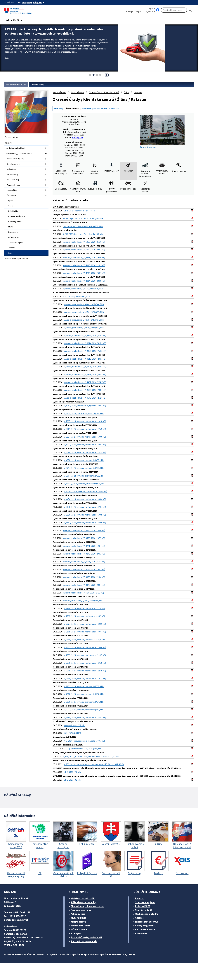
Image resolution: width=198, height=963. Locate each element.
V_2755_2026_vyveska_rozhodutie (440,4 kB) (84, 639)
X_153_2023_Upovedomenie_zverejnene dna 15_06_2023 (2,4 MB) (94, 764)
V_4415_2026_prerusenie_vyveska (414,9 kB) (84, 413)
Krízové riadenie (79, 929)
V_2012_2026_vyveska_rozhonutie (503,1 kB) (84, 616)
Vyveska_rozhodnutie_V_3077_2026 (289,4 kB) (84, 585)
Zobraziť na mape (148, 147)
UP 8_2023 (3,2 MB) (72, 779)
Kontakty (114, 108)
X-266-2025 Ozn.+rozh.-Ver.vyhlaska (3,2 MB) (83, 234)
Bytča (10, 200)
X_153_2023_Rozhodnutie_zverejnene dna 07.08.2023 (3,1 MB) (91, 756)
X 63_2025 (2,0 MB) (72, 733)
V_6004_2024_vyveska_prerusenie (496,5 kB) (84, 475)
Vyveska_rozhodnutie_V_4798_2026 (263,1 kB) (84, 273)
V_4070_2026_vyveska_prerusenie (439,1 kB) (84, 460)
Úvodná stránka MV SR (16, 84)
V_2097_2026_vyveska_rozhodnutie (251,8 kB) (85, 421)
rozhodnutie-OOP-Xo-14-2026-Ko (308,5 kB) (83, 226)
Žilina (10, 253)
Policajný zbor (78, 913)
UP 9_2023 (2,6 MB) (72, 772)
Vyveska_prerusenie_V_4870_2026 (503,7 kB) (84, 327)
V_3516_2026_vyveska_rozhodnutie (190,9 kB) (85, 514)
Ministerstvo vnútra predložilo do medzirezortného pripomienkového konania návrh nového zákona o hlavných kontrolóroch (55, 31)
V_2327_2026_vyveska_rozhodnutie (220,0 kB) (85, 624)
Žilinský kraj (11, 195)
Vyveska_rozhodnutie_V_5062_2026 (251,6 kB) (84, 241)
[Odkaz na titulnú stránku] (19, 10)
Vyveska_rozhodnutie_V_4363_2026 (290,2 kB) (85, 374)
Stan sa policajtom (145, 902)
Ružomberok (13, 237)
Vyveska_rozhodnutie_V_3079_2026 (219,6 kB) (84, 577)
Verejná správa (78, 921)
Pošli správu (77, 137)
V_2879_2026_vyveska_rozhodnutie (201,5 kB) (85, 662)
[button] (14, 20)
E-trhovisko (141, 933)
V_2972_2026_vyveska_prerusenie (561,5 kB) (84, 686)
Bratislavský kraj (13, 164)
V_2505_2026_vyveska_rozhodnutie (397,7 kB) (85, 631)
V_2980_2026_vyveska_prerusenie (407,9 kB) (84, 694)
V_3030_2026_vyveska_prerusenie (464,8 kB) (84, 701)
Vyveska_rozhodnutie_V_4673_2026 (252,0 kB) (85, 397)
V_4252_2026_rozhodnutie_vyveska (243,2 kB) (85, 405)
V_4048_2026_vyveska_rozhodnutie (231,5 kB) (85, 452)
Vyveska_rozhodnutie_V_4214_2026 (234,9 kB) (84, 280)
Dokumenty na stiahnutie (94, 108)
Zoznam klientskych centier (16, 258)
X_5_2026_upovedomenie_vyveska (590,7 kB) (84, 740)
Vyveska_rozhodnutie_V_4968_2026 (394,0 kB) (84, 257)
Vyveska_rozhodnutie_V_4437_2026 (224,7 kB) (85, 382)
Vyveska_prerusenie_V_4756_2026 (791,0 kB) (84, 312)
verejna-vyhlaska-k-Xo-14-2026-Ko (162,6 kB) (83, 218)
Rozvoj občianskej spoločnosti (86, 937)
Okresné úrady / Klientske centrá (18, 153)
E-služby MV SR (142, 906)
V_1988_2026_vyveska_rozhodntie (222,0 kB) (84, 608)
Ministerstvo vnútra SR (83, 898)
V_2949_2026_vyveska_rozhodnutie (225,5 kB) (85, 670)
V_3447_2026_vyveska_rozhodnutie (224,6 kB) (85, 522)
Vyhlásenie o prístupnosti (85, 954)
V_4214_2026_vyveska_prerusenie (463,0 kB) (84, 468)
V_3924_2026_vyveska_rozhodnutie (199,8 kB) (85, 436)
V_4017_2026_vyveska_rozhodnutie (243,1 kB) (85, 444)
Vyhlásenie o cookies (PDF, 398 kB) (117, 954)
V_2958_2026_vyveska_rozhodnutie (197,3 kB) (85, 678)
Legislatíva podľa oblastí (15, 148)
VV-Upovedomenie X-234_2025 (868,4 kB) (83, 748)
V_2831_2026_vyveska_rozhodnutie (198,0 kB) (85, 647)
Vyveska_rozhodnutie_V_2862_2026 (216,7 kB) (85, 335)
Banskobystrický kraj (15, 159)
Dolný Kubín (13, 211)
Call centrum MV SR (145, 929)
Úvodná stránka (11, 137)
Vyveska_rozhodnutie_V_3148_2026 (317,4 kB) (84, 561)
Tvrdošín (11, 248)
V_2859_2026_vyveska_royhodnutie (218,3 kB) (85, 655)
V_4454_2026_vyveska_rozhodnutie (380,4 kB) (85, 499)
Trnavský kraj (12, 190)
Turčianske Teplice (15, 242)
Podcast (139, 898)
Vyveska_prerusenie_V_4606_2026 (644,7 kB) (84, 304)
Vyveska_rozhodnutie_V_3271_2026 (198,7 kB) (84, 546)
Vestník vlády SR (143, 910)
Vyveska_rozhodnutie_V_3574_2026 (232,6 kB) (84, 530)
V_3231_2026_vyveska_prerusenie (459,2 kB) (84, 709)
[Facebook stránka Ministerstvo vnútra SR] (157, 10)
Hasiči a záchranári (80, 925)
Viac (6, 57)
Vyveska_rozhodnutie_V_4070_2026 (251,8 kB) (85, 351)
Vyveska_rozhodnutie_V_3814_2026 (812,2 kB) (85, 343)
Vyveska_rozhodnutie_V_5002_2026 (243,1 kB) (84, 249)
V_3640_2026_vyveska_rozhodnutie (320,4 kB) (85, 507)
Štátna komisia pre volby (83, 902)
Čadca (10, 206)
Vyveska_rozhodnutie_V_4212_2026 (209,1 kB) (85, 358)
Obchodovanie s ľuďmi (147, 913)
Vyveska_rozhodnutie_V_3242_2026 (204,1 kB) (84, 553)
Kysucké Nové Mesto (16, 216)
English (151, 8)
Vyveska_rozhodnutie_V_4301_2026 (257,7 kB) (85, 366)
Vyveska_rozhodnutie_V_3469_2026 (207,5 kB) (84, 538)
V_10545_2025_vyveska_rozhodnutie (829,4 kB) (85, 491)
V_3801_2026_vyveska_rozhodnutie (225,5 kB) (85, 429)
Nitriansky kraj (12, 174)
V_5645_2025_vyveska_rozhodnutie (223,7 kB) (85, 717)
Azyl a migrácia (78, 917)
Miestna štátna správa (146, 921)
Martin (10, 227)
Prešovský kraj (13, 180)
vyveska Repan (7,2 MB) (74, 725)
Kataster (138, 92)
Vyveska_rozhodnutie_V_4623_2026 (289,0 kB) (85, 390)
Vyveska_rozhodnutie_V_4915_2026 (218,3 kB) (84, 265)
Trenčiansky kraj (13, 185)
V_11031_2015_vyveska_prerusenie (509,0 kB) (84, 483)
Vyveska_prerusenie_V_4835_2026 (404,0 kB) (84, 319)
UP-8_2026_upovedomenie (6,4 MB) (80, 210)
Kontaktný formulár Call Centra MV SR (23, 937)
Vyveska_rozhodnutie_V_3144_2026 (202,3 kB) (84, 569)
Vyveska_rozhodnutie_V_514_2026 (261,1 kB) (83, 592)
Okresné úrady (37, 84)
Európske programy (81, 910)
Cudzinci (139, 917)
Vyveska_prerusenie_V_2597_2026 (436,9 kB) (83, 600)
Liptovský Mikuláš (15, 221)
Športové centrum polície (84, 941)
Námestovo (13, 232)
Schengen (76, 933)
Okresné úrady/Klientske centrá (87, 906)
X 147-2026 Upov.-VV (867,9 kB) (77, 296)
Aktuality (8, 143)
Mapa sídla (65, 954)
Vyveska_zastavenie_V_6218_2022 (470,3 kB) (83, 288)
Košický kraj (11, 169)
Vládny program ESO (145, 925)
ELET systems (51, 954)
